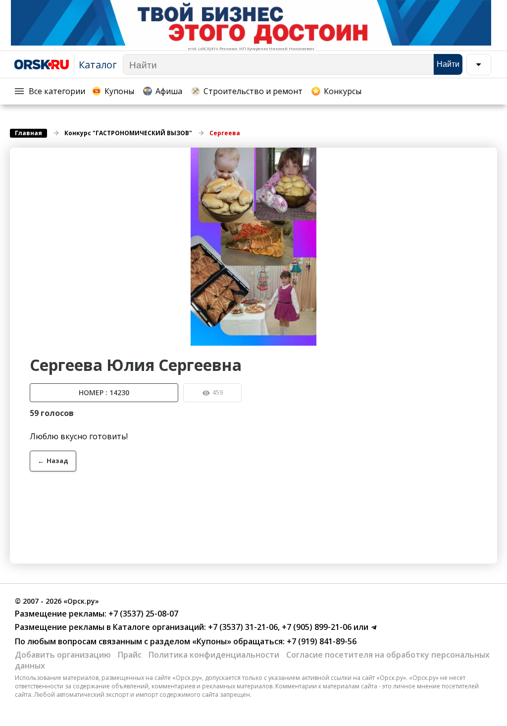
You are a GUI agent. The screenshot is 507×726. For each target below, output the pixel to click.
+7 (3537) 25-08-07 (142, 613)
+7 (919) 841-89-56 (320, 641)
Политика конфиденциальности (214, 654)
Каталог (98, 64)
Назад (53, 460)
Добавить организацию (63, 654)
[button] (488, 156)
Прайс (130, 654)
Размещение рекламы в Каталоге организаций (109, 627)
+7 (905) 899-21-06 (316, 627)
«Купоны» (211, 641)
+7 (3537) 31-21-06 (242, 627)
